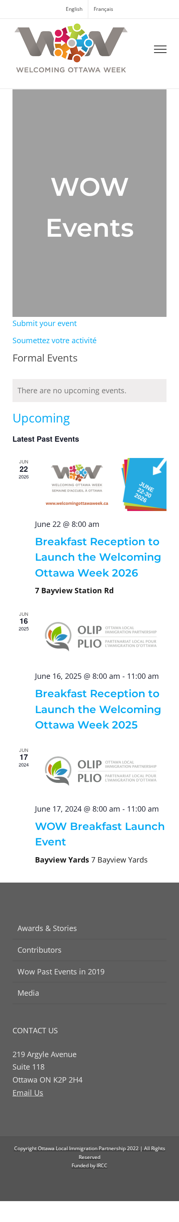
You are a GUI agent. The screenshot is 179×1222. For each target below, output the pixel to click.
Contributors (39, 950)
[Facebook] (82, 1183)
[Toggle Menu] (160, 49)
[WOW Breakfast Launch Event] (101, 771)
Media (28, 993)
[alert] (89, 390)
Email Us (27, 1093)
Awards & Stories (47, 928)
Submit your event (44, 323)
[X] (96, 1183)
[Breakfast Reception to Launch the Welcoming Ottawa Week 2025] (101, 636)
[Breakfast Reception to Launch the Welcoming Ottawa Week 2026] (101, 484)
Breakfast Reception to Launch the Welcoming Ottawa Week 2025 (98, 709)
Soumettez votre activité (54, 340)
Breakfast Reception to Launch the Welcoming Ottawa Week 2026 (98, 557)
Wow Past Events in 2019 (60, 971)
